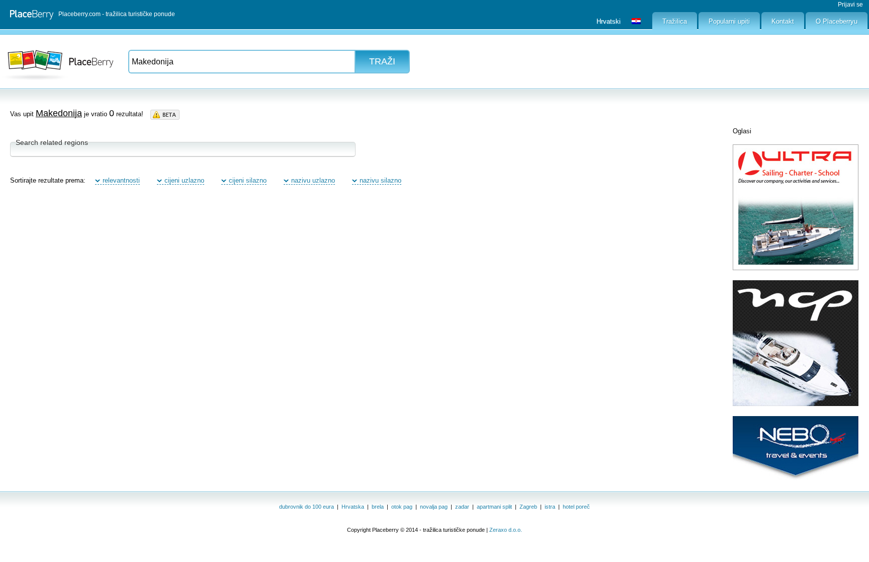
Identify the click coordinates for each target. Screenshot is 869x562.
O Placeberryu (836, 21)
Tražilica (674, 21)
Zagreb (528, 507)
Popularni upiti (729, 21)
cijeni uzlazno (184, 180)
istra (550, 507)
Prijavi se (850, 4)
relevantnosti (121, 180)
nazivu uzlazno (313, 180)
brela (378, 507)
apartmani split (494, 507)
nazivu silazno (380, 180)
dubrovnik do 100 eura (306, 507)
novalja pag (434, 507)
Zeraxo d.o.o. (505, 530)
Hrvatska (352, 507)
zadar (462, 507)
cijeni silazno (248, 180)
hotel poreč (576, 507)
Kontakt (782, 21)
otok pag (401, 507)
